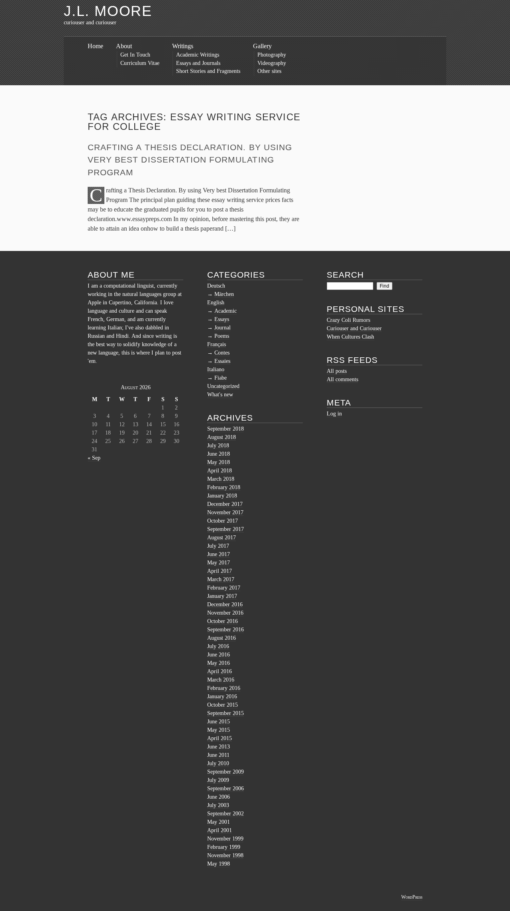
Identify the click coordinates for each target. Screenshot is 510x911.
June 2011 (218, 755)
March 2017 (220, 579)
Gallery (262, 46)
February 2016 (223, 688)
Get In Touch (135, 55)
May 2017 (218, 563)
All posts (337, 371)
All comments (342, 379)
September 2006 (225, 788)
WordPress (411, 897)
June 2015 (218, 722)
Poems (221, 336)
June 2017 (218, 554)
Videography (271, 63)
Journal (222, 328)
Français (216, 344)
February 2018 (223, 487)
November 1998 (225, 855)
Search (345, 274)
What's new (220, 395)
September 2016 (225, 630)
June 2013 (218, 747)
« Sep (94, 458)
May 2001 (218, 822)
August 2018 (221, 437)
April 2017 (219, 571)
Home (95, 46)
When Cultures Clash (350, 337)
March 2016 (220, 680)
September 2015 (225, 713)
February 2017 (223, 588)
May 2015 (218, 730)
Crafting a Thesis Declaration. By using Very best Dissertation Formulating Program (190, 160)
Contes (222, 353)
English (215, 303)
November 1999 (225, 839)
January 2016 (222, 696)
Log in (334, 414)
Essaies (222, 361)
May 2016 (218, 663)
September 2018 (225, 429)
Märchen (224, 294)
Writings (182, 46)
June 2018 (218, 454)
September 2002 (225, 814)
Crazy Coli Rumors (348, 320)
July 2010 (218, 763)
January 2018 (222, 496)
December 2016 (225, 604)
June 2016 (218, 655)
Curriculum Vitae (139, 63)
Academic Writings (197, 55)
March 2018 (220, 479)
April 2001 (219, 830)
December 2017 (225, 504)
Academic (225, 311)
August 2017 (221, 538)
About (124, 46)
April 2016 (219, 671)
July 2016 (218, 646)
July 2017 (218, 546)
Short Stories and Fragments (208, 71)
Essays (221, 319)
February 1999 (223, 847)
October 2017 (222, 521)
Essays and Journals (198, 63)
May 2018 (218, 462)
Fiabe (220, 378)
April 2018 (219, 471)
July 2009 (218, 780)
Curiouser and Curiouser (354, 328)
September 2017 (225, 529)
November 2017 (225, 512)
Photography (271, 55)
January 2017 (222, 596)
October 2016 (222, 621)
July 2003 (218, 805)
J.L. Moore (108, 11)
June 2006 (218, 797)
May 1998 (218, 864)
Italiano (215, 369)
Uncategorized (223, 386)
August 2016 (221, 638)
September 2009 (225, 772)
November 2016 (225, 613)
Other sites (269, 71)
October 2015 (222, 705)
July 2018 (218, 446)
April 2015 (219, 738)
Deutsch (216, 286)
